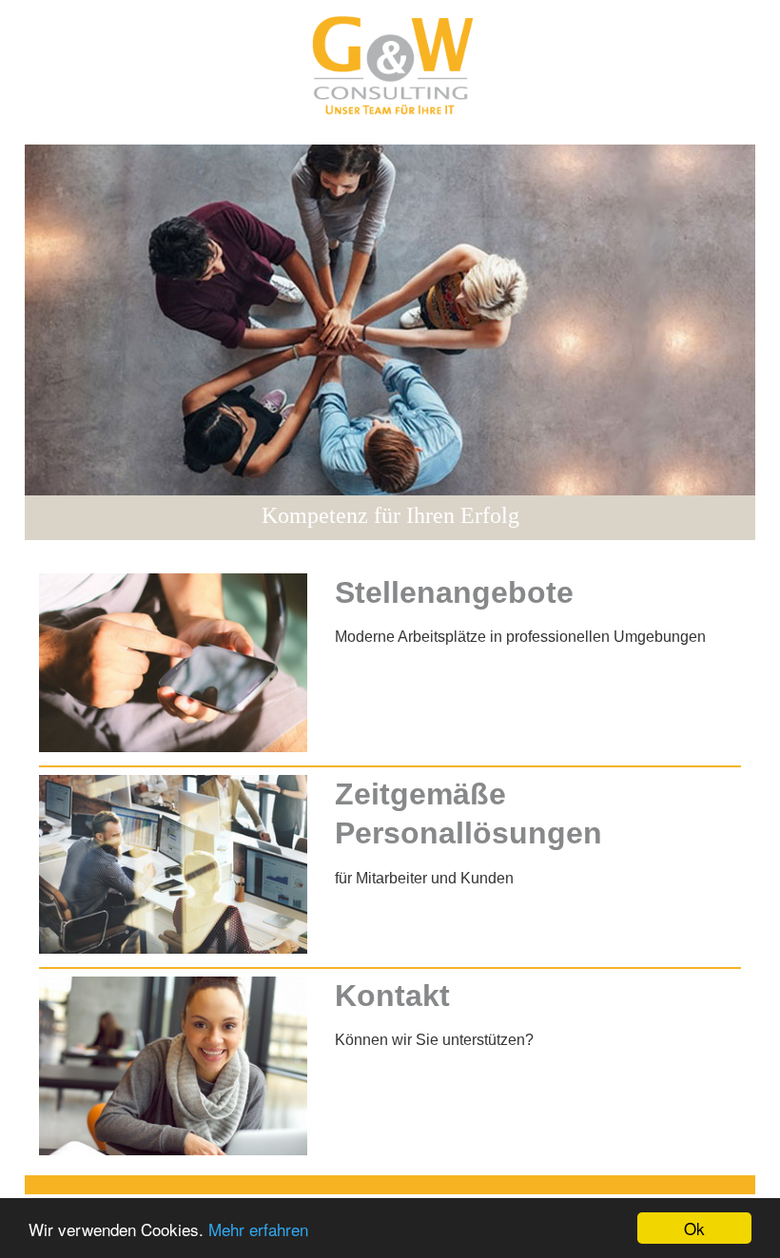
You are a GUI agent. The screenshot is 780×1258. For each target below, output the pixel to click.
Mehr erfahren (258, 1229)
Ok (694, 1228)
